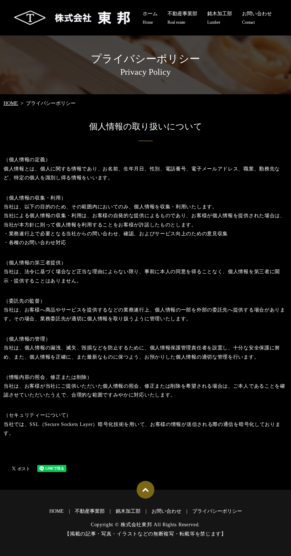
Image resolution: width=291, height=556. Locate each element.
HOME (11, 103)
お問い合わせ (257, 18)
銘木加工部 (219, 18)
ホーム (150, 18)
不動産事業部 (182, 18)
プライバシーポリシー (217, 511)
